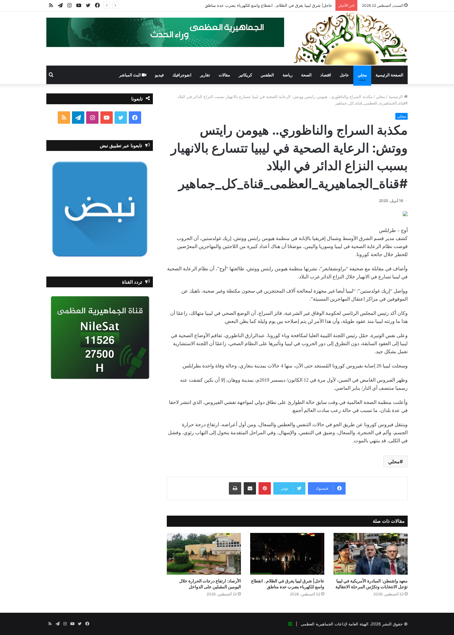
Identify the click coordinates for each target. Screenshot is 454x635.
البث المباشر (130, 74)
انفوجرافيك (181, 74)
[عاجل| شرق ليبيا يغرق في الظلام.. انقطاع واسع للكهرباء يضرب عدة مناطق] (287, 554)
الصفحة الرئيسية (389, 74)
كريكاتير (245, 74)
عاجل (344, 74)
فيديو (159, 74)
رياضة (287, 74)
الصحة (306, 74)
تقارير (205, 74)
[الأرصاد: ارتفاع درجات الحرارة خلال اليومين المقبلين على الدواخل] (204, 554)
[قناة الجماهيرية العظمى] (350, 38)
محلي (362, 74)
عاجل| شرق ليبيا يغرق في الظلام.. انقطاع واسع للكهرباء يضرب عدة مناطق (268, 5)
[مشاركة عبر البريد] (250, 488)
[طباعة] (235, 488)
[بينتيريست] (265, 488)
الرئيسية (396, 96)
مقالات (224, 74)
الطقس (267, 74)
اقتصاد (325, 74)
